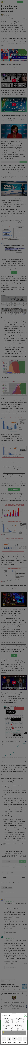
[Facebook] (9, 1039)
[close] (25, 1015)
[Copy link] (4, 1039)
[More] (25, 1039)
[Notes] (19, 1039)
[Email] (14, 1039)
